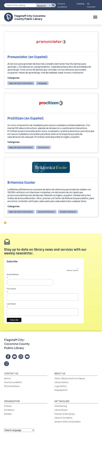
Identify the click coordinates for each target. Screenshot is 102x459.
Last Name (11, 305)
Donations (9, 409)
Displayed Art (60, 390)
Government (43, 147)
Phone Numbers (12, 386)
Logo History (60, 386)
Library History (61, 382)
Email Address (13, 276)
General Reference (46, 211)
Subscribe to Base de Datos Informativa (5, 223)
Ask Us (7, 378)
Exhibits (8, 413)
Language (42, 83)
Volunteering (60, 406)
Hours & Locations (62, 5)
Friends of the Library (64, 413)
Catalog (80, 3)
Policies (8, 406)
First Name (11, 290)
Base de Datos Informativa (21, 83)
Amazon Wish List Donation (67, 421)
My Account (91, 5)
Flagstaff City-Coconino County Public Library (29, 17)
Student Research (68, 211)
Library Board (60, 409)
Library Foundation (63, 417)
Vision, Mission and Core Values (69, 378)
